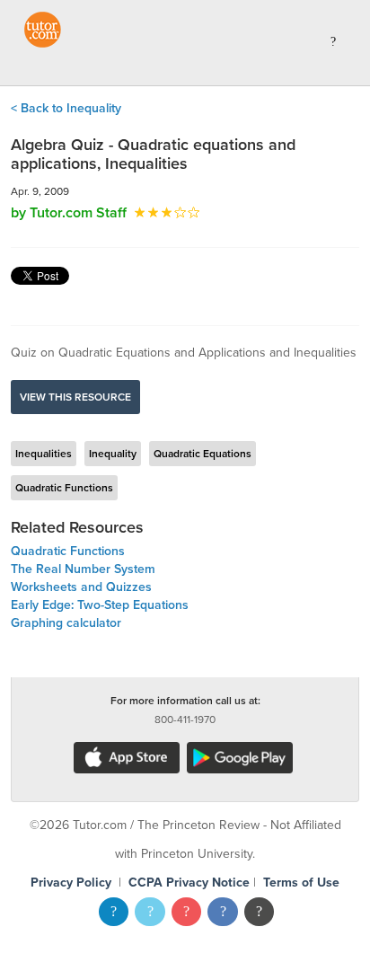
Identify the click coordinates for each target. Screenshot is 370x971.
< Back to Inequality (66, 108)
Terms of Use (301, 882)
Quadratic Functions (64, 487)
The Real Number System (83, 569)
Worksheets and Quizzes (81, 587)
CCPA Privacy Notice (189, 882)
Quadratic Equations (202, 453)
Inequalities (43, 453)
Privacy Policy (71, 882)
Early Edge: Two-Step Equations (100, 605)
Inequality (113, 453)
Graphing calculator (66, 623)
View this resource (75, 397)
